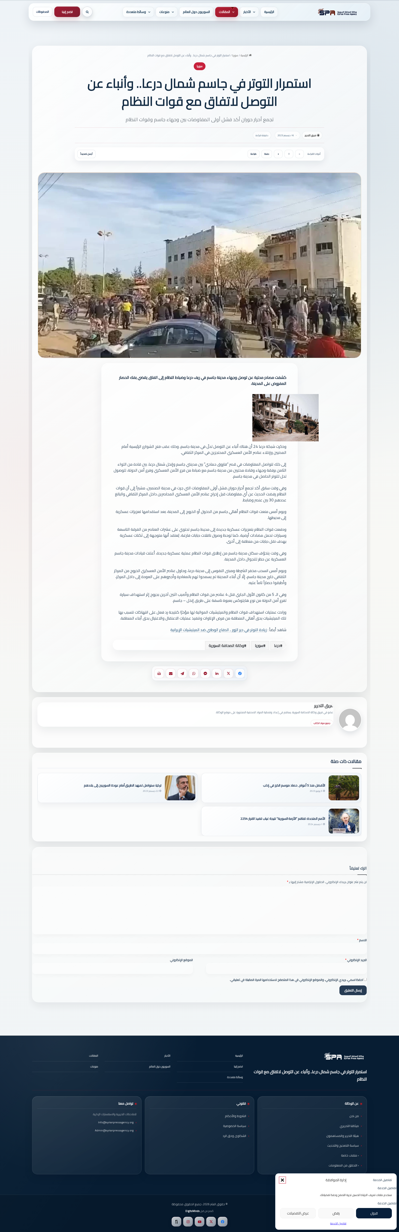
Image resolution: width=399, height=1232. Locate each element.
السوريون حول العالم (196, 12)
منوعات (164, 12)
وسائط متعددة (136, 12)
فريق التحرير (310, 135)
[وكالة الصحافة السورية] (336, 12)
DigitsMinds (192, 1211)
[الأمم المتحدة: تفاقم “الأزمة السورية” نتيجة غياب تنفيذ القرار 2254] (344, 821)
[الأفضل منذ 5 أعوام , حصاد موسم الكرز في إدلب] (344, 787)
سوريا (235, 55)
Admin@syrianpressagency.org (114, 1130)
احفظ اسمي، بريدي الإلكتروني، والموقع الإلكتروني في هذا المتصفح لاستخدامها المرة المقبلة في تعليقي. (296, 979)
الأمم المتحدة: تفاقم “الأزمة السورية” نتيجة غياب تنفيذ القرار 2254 (282, 818)
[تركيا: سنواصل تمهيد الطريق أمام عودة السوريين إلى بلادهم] (180, 787)
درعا (277, 645)
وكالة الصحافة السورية (226, 645)
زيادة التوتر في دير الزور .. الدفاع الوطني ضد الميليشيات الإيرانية (218, 629)
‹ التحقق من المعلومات (344, 1165)
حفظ (266, 154)
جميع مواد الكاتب (322, 723)
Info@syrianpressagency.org (115, 1122)
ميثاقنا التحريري (349, 1126)
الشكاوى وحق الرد (234, 1136)
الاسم (362, 940)
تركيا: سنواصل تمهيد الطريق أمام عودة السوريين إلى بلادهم (122, 785)
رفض (336, 1213)
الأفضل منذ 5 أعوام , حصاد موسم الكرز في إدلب (294, 785)
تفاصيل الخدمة (338, 1223)
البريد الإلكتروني (356, 960)
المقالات (224, 12)
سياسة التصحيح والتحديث (343, 1145)
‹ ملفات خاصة (350, 1155)
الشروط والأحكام (235, 1116)
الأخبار (247, 12)
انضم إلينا (67, 12)
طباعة (254, 154)
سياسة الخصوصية (234, 1126)
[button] (282, 1180)
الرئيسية (269, 12)
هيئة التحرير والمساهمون (342, 1136)
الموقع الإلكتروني (181, 960)
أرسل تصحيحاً (86, 154)
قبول (374, 1213)
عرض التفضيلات (298, 1213)
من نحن (354, 1116)
